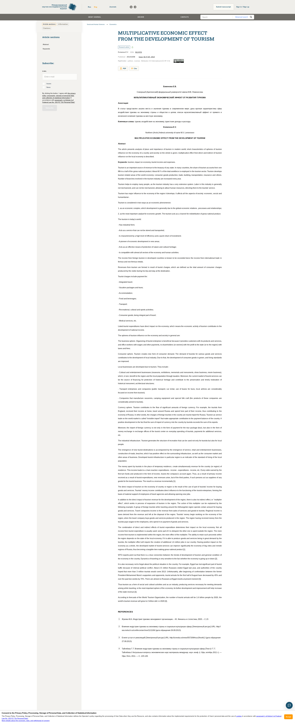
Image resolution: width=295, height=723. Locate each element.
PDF (124, 68)
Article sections (49, 24)
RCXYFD (138, 52)
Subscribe (50, 108)
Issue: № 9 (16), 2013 (147, 57)
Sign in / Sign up (242, 7)
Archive (140, 17)
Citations (46, 28)
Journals (112, 7)
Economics (113, 24)
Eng (95, 7)
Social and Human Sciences (96, 24)
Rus (89, 7)
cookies (239, 716)
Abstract (46, 44)
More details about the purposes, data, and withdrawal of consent (25, 721)
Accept (288, 717)
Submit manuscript (223, 7)
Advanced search (241, 17)
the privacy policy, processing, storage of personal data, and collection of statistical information (59, 95)
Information (63, 24)
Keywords (46, 49)
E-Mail (44, 71)
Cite (135, 68)
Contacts (185, 17)
